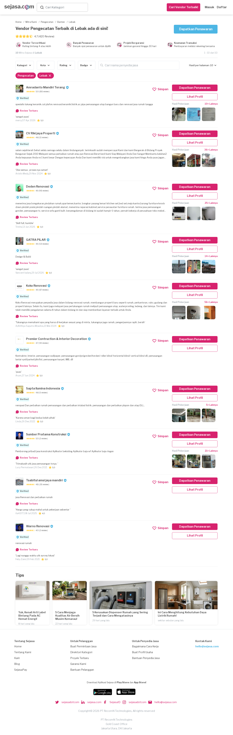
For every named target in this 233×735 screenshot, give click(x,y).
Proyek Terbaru (79, 658)
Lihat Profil (195, 96)
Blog (17, 663)
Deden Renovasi (37, 186)
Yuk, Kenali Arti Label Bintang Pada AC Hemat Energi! (32, 615)
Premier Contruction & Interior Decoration (56, 339)
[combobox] (66, 7)
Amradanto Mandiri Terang (45, 87)
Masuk (209, 7)
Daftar (222, 7)
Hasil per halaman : (199, 65)
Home (18, 646)
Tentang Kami (22, 652)
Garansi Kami (78, 663)
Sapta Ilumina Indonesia (43, 388)
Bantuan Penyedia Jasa (146, 658)
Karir (17, 658)
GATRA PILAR (36, 239)
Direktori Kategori (81, 652)
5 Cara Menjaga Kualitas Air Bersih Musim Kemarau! (67, 615)
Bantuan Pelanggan (82, 669)
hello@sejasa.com (207, 646)
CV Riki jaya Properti (40, 133)
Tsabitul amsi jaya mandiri (44, 480)
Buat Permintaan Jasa (83, 646)
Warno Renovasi (37, 526)
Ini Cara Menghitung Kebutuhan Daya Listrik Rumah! (182, 614)
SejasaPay (20, 669)
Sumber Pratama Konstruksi (46, 434)
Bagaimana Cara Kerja (145, 646)
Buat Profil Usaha (142, 652)
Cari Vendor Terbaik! (183, 7)
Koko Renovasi (36, 285)
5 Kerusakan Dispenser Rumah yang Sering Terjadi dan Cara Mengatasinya (120, 614)
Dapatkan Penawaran (195, 29)
